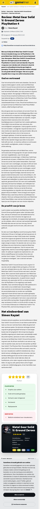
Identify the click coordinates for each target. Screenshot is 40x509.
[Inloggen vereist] (9, 427)
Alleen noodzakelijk (19, 499)
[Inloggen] (35, 2)
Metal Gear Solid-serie (14, 13)
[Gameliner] (19, 2)
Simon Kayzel (12, 28)
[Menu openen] (3, 2)
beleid (28, 490)
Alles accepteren (19, 495)
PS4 (12, 38)
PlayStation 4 (4, 13)
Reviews (3, 11)
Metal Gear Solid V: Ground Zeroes (22, 11)
